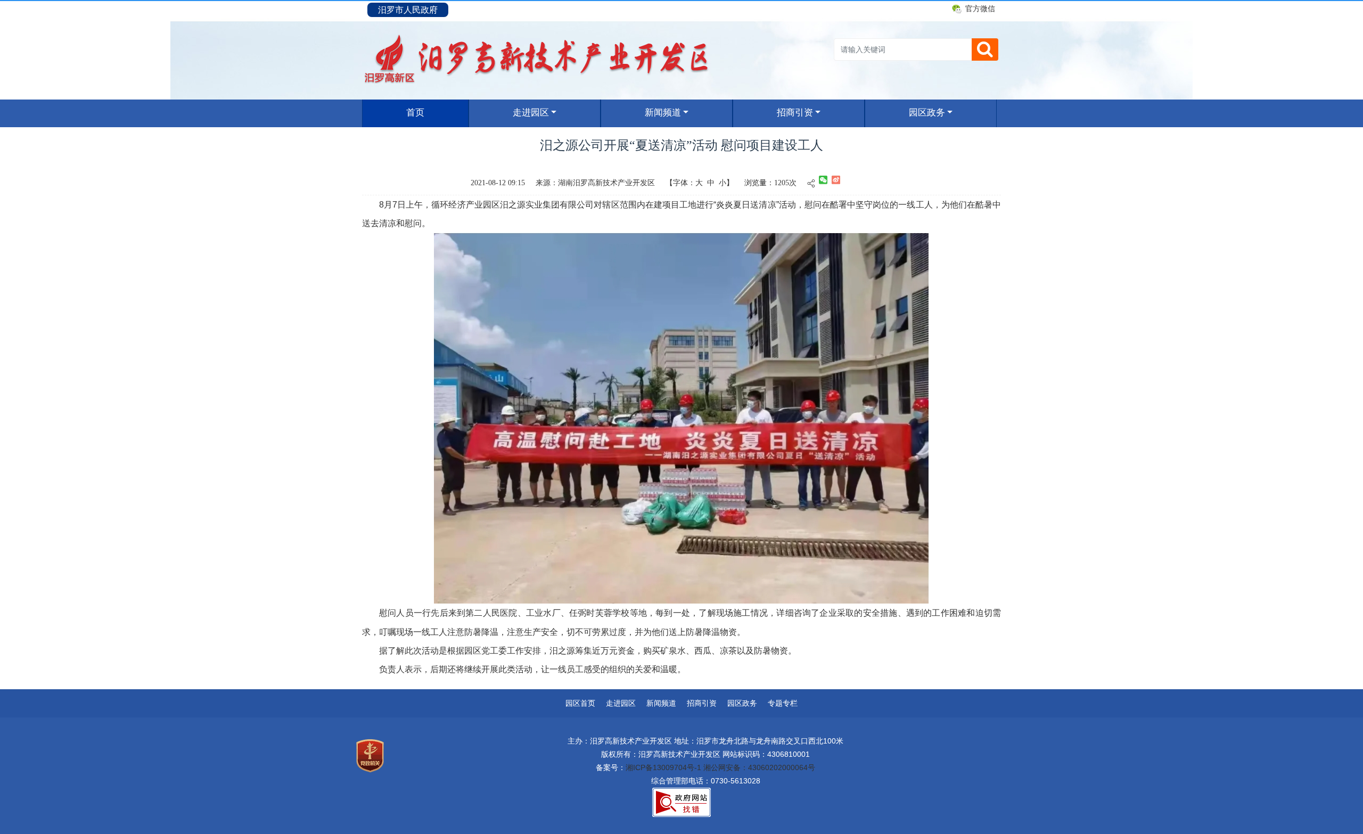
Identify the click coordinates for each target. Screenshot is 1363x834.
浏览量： (759, 183)
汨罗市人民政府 (408, 9)
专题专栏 (783, 703)
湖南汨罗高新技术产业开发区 (606, 183)
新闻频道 (663, 113)
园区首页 (580, 703)
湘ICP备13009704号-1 (663, 767)
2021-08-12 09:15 (498, 183)
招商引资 (795, 113)
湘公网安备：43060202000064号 (759, 767)
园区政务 (927, 113)
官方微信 (980, 8)
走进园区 (531, 113)
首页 (432, 112)
